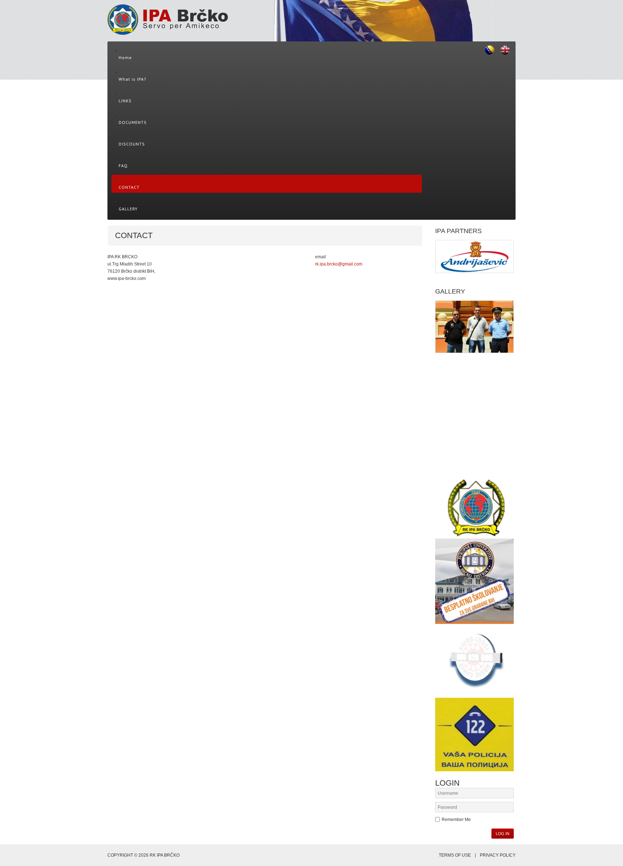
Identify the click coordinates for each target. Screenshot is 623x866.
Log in (502, 833)
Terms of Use (455, 855)
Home (125, 57)
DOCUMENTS (133, 122)
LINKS (125, 100)
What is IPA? (132, 79)
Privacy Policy (498, 855)
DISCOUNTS (132, 144)
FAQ (123, 165)
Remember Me (456, 819)
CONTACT (129, 187)
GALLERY (128, 208)
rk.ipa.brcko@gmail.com (338, 264)
